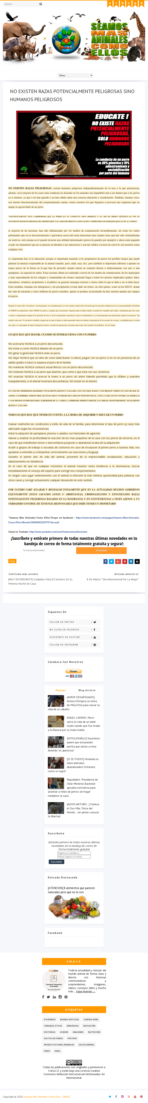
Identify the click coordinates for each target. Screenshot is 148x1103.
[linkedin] (54, 997)
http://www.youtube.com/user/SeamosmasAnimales (58, 531)
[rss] (129, 4)
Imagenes (78, 1032)
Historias (49, 1032)
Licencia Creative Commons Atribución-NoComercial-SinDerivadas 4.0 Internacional (74, 1074)
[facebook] (116, 4)
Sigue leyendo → (85, 991)
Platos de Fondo (53, 1038)
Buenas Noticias (69, 1019)
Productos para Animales (59, 1044)
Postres (72, 1038)
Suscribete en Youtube (65, 637)
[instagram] (122, 4)
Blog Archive (87, 690)
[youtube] (135, 4)
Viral (57, 1051)
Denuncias (73, 1025)
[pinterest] (141, 4)
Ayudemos (50, 1019)
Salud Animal (86, 1044)
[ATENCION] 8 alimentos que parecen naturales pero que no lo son (71, 890)
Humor (64, 1032)
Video (47, 1051)
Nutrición (94, 1032)
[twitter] (110, 4)
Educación (89, 1025)
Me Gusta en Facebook (64, 629)
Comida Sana (91, 1019)
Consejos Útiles (53, 1025)
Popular (61, 690)
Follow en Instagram (64, 644)
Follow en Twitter (62, 622)
